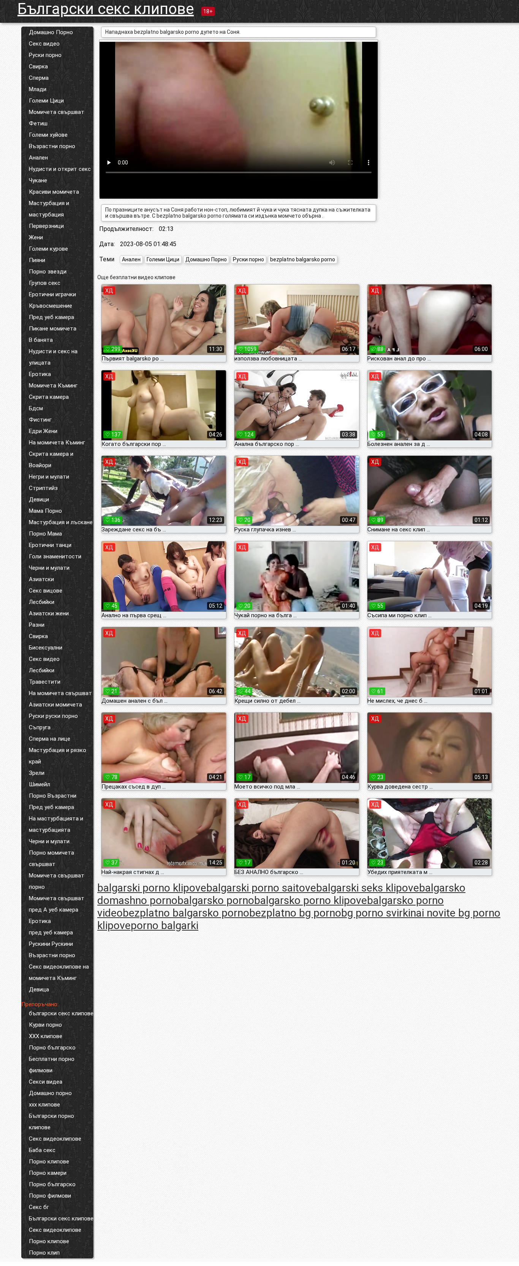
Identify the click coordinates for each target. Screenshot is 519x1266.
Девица (39, 989)
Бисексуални (45, 647)
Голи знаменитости (55, 556)
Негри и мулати (49, 476)
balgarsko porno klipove (310, 900)
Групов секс (44, 283)
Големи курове (48, 248)
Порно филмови (50, 1195)
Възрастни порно (52, 146)
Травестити (44, 681)
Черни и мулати (49, 567)
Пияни (37, 260)
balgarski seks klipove (367, 888)
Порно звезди (47, 271)
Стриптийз (43, 488)
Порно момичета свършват (51, 858)
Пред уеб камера (51, 317)
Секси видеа (45, 1081)
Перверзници (46, 226)
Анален (38, 157)
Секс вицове (45, 590)
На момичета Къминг (57, 442)
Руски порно (45, 55)
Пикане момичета (52, 328)
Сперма (39, 77)
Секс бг (39, 1207)
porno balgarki (164, 925)
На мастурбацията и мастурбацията (56, 824)
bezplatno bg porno (295, 913)
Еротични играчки (52, 294)
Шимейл (39, 784)
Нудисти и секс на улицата (53, 357)
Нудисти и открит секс (60, 169)
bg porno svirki (375, 913)
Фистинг (40, 419)
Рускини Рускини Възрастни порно (52, 949)
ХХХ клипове (45, 1036)
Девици (39, 499)
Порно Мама (45, 533)
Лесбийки (41, 602)
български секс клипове (61, 1013)
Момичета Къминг (53, 385)
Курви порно (45, 1024)
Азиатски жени (49, 613)
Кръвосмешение (50, 305)
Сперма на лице (49, 738)
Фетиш (38, 123)
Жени (36, 237)
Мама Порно (45, 510)
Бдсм (36, 408)
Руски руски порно (53, 716)
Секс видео (44, 43)
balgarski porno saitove (261, 888)
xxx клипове (44, 1104)
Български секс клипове (105, 9)
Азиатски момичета (55, 704)
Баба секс (42, 1150)
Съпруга (40, 727)
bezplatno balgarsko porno (302, 259)
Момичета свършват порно (56, 881)
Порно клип (44, 1252)
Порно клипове (49, 1161)
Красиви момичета (54, 191)
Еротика (40, 374)
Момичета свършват (56, 112)
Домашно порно (50, 1093)
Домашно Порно (51, 32)
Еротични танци (50, 545)
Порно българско (52, 1047)
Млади (37, 89)
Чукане (38, 180)
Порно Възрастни (52, 795)
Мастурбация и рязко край (57, 756)
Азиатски (41, 579)
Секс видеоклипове (55, 1138)
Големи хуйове (48, 134)
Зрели (36, 773)
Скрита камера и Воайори (51, 459)
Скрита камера (49, 397)
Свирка (38, 66)
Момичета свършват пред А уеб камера (56, 904)
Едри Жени (43, 431)
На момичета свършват (60, 693)
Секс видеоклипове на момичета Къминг (59, 972)
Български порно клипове (51, 1122)
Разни (36, 624)
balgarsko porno (215, 900)
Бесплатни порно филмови (51, 1065)
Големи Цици (46, 100)
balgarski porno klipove (151, 888)
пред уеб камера (51, 932)
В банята (41, 340)
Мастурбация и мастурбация (49, 209)
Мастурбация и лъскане (61, 522)
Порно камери (47, 1173)
